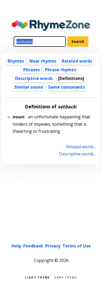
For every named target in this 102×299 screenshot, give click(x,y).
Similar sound (28, 87)
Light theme (37, 277)
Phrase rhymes (60, 70)
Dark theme (65, 277)
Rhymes (16, 61)
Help (16, 246)
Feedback (33, 246)
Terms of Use (77, 246)
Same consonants (66, 87)
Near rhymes (42, 61)
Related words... (81, 147)
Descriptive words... (77, 154)
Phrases (31, 70)
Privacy (52, 246)
